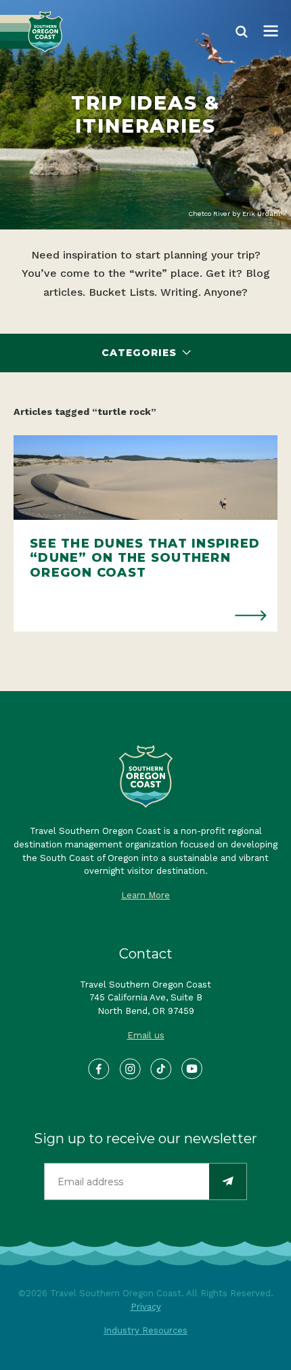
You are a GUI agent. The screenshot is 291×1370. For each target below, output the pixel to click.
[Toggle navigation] (271, 32)
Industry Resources (145, 1330)
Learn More (145, 895)
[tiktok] (161, 1070)
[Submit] (227, 1181)
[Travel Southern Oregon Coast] (31, 32)
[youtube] (192, 1070)
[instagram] (130, 1070)
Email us (145, 1035)
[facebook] (99, 1070)
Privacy (146, 1307)
